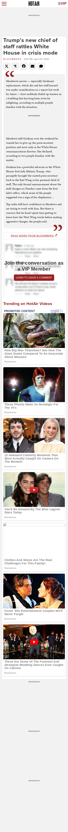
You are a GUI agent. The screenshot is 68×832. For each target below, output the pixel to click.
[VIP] (62, 4)
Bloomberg (13, 59)
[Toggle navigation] (4, 4)
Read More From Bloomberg (32, 235)
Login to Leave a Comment (34, 277)
